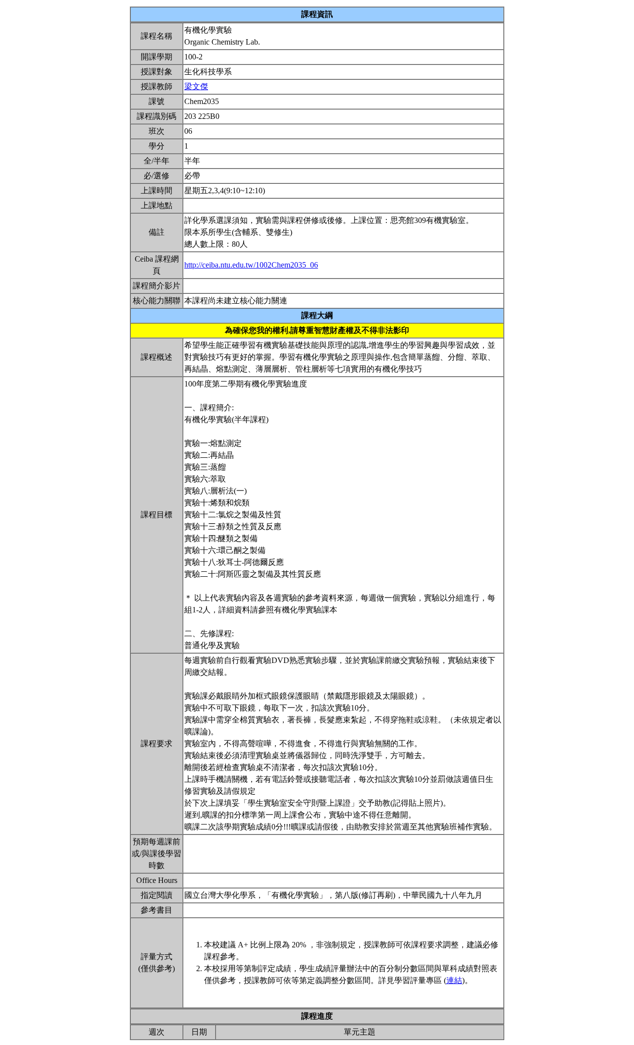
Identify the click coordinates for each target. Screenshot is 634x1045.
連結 (454, 980)
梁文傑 (196, 86)
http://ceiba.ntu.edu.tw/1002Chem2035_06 (251, 265)
